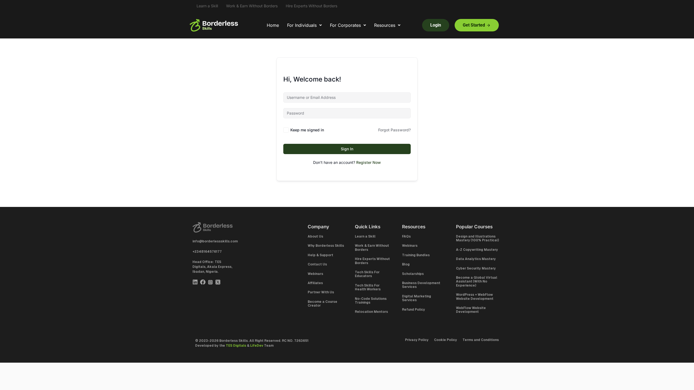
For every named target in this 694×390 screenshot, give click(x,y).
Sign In (347, 149)
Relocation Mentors (371, 312)
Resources (384, 25)
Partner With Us (321, 292)
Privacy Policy (417, 340)
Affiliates (315, 283)
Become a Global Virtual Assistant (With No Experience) (476, 281)
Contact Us (317, 264)
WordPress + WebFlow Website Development (474, 296)
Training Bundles (416, 255)
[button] (304, 25)
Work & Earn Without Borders (252, 6)
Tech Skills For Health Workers (368, 287)
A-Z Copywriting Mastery (477, 250)
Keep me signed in (307, 130)
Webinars (315, 274)
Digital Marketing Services (416, 298)
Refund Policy (413, 309)
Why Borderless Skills (326, 246)
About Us (315, 236)
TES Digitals (236, 345)
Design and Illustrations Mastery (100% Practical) (477, 238)
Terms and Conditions (480, 340)
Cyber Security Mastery (476, 268)
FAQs (406, 236)
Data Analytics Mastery (476, 259)
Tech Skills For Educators (367, 274)
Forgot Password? (394, 130)
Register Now (368, 162)
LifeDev (256, 345)
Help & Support (320, 255)
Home (273, 25)
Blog (406, 264)
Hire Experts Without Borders (311, 6)
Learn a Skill (207, 6)
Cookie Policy (445, 340)
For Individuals (302, 25)
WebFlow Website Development (471, 310)
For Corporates (345, 25)
